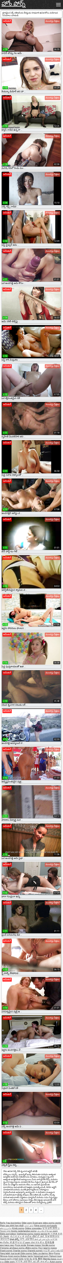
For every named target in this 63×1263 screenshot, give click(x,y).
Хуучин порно (34, 1245)
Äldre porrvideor (8, 1233)
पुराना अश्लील (24, 1261)
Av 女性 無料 (36, 1259)
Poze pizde (20, 1245)
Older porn (27, 1223)
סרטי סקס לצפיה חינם (18, 1259)
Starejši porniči (35, 1250)
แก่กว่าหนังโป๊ (57, 1250)
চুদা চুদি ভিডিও (51, 1228)
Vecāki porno (48, 1245)
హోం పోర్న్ (13, 3)
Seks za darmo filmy (43, 1253)
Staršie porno (20, 1250)
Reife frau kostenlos (10, 1223)
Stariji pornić (6, 1250)
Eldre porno (27, 1253)
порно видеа (40, 1233)
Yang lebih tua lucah (10, 1253)
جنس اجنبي (28, 1225)
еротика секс (7, 1245)
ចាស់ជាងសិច (38, 1242)
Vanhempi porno (25, 1233)
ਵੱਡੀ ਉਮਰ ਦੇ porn (20, 1242)
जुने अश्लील (27, 1239)
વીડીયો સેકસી (17, 1236)
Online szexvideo (33, 1228)
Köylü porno (18, 1228)
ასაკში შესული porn (47, 1231)
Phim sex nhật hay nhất (12, 1225)
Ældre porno (31, 1248)
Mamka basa (50, 1259)
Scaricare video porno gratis (47, 1223)
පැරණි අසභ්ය (41, 1261)
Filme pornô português (45, 1225)
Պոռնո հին (5, 1231)
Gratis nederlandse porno (24, 1231)
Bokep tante (26, 1256)
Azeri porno (14, 1256)
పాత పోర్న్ (15, 1239)
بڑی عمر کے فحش (42, 1239)
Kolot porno (56, 1261)
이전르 (47, 1250)
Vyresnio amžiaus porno (12, 1248)
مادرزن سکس (6, 1228)
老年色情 (49, 1242)
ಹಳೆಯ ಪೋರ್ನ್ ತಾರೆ (35, 1236)
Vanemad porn (41, 1256)
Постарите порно (47, 1248)
